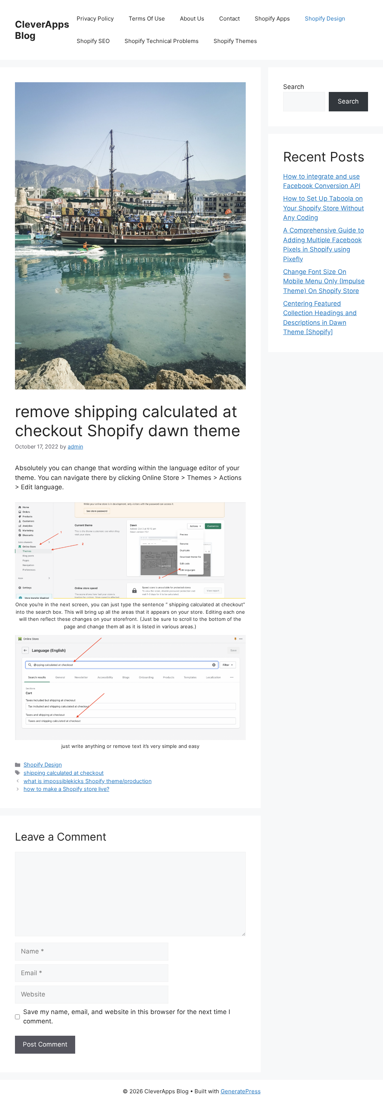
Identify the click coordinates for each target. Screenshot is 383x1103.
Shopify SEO (93, 40)
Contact (229, 18)
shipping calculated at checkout (64, 773)
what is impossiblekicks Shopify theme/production (87, 781)
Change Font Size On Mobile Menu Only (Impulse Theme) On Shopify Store (324, 281)
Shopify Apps (272, 18)
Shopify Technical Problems (162, 40)
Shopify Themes (235, 40)
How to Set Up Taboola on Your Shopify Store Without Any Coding (323, 208)
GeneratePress (241, 1091)
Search (293, 86)
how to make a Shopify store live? (66, 789)
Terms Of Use (147, 18)
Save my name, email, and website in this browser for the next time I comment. (126, 1016)
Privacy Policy (95, 18)
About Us (192, 18)
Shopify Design (325, 18)
